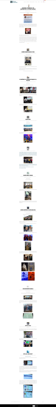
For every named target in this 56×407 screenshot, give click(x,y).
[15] (28, 208)
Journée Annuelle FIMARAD (28, 175)
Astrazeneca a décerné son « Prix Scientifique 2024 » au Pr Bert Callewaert (28, 8)
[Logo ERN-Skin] (28, 286)
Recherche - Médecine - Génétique (31, 10)
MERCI (28, 149)
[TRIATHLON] (28, 147)
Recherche (27, 10)
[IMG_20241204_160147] (28, 50)
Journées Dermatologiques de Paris (28, 52)
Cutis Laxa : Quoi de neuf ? (28, 354)
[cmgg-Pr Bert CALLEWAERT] (28, 6)
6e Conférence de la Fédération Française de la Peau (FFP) (28, 80)
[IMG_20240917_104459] (28, 323)
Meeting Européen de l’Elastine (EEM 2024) (28, 210)
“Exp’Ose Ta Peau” (28, 325)
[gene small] (28, 352)
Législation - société (26, 81)
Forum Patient (28, 119)
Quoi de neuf (26, 10)
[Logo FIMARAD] (28, 173)
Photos (23, 10)
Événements (25, 120)
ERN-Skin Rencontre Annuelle (28, 288)
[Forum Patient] (28, 117)
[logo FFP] (28, 77)
